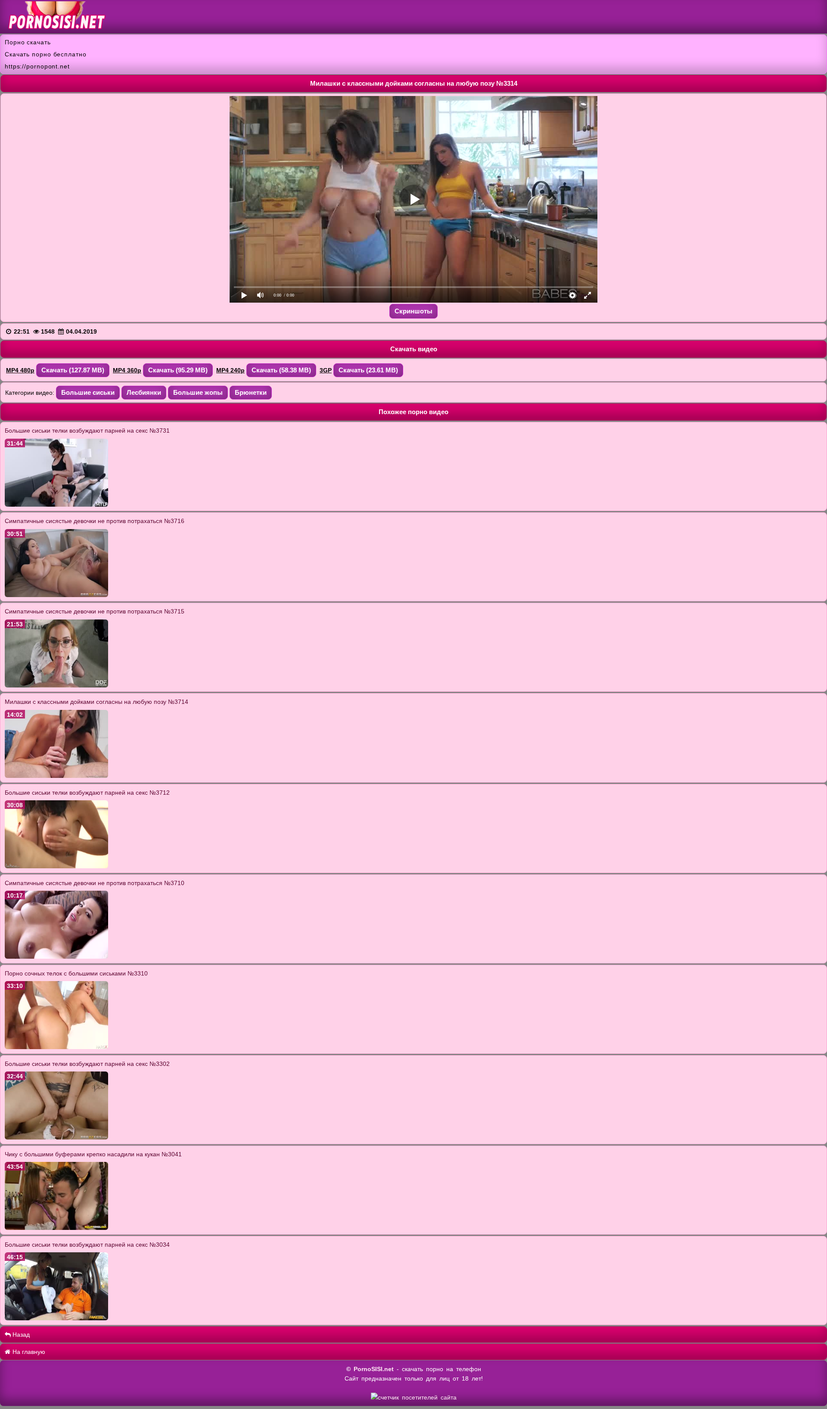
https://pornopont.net (37, 66)
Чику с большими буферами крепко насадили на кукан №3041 (93, 1154)
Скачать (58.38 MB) (281, 370)
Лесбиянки (144, 392)
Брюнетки (251, 392)
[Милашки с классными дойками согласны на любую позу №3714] (56, 775)
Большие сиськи (88, 392)
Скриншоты (413, 311)
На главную (28, 1351)
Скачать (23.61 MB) (368, 370)
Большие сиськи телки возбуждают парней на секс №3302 (87, 1063)
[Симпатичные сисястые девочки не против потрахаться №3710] (56, 956)
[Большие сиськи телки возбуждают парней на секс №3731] (56, 504)
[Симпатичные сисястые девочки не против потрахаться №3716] (56, 594)
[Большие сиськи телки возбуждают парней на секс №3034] (56, 1318)
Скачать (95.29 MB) (178, 370)
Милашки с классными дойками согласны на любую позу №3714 (96, 701)
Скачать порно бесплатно (46, 54)
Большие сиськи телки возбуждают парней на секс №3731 (87, 430)
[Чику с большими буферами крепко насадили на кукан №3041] (56, 1227)
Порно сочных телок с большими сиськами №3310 (76, 973)
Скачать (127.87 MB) (72, 370)
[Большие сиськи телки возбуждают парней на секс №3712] (56, 866)
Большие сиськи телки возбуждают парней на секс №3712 (87, 792)
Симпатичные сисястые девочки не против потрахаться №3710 (94, 882)
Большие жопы (198, 392)
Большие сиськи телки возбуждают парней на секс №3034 (87, 1244)
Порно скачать (28, 42)
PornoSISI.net (374, 1369)
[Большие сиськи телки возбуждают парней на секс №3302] (56, 1137)
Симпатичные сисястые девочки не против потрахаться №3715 (94, 611)
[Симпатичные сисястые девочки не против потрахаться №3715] (56, 685)
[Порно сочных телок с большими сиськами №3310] (56, 1047)
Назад (20, 1334)
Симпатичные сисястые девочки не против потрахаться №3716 (94, 520)
